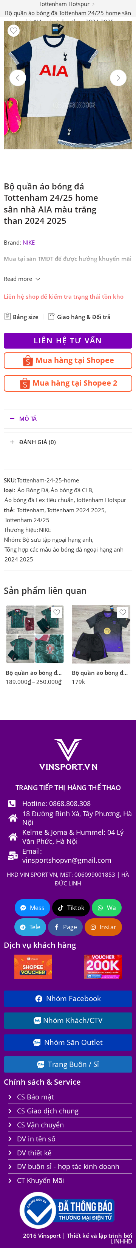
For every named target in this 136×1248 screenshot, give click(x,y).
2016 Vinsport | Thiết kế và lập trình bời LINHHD (77, 1238)
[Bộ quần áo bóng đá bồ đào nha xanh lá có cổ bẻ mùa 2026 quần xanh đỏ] (35, 634)
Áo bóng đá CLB (71, 490)
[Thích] (14, 31)
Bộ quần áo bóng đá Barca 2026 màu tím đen (101, 672)
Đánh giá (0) (37, 442)
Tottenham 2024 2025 (76, 510)
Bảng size (25, 317)
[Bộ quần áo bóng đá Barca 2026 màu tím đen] (101, 634)
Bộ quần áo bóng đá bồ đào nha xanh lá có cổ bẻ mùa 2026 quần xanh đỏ (35, 672)
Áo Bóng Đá (32, 490)
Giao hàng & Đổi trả (83, 317)
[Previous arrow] (17, 78)
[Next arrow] (118, 78)
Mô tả (28, 418)
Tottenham (31, 510)
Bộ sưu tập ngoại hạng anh (57, 539)
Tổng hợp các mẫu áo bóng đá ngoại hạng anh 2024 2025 (64, 554)
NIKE (29, 242)
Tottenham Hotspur (101, 500)
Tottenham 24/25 (27, 520)
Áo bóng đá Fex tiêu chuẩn (39, 500)
